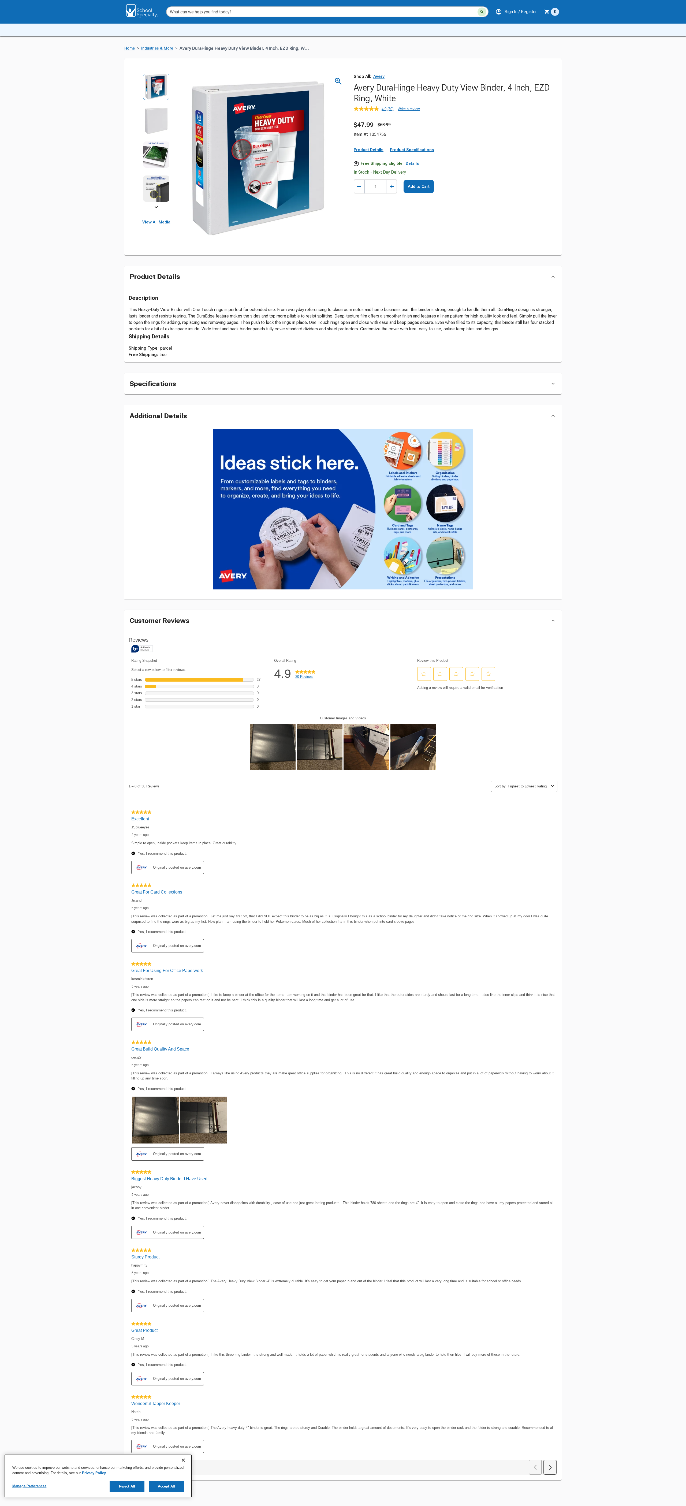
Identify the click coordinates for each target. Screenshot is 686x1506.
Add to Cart (419, 186)
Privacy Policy (94, 1473)
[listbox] (156, 141)
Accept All (166, 1486)
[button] (516, 12)
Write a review (409, 109)
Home (129, 48)
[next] (156, 208)
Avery (379, 76)
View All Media (156, 222)
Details (412, 163)
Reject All (127, 1486)
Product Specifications (412, 149)
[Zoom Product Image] (338, 81)
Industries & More (157, 48)
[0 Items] (547, 11)
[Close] (183, 1460)
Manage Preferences (29, 1486)
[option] (156, 90)
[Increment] (391, 186)
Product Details (368, 149)
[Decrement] (359, 186)
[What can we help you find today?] (482, 12)
